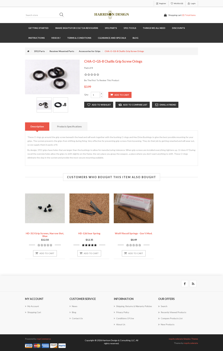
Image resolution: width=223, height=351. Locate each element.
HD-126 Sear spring (89, 233)
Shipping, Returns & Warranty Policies (134, 306)
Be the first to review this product (101, 80)
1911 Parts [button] (111, 28)
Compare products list (172, 318)
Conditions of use (125, 318)
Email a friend (168, 104)
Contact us (77, 318)
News (74, 306)
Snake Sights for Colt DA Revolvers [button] (76, 28)
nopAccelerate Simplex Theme (183, 339)
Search (62, 15)
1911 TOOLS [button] (129, 28)
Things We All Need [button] (154, 28)
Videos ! (56, 38)
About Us (120, 324)
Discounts (178, 28)
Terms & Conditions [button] (79, 38)
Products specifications (69, 126)
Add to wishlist (101, 104)
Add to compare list (135, 104)
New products (167, 324)
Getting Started (38, 28)
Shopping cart (34, 312)
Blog (135, 38)
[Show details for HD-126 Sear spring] (89, 208)
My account (33, 306)
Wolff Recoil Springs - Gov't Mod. (133, 233)
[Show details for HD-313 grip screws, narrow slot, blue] (45, 208)
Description (37, 126)
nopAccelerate (191, 343)
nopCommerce (44, 339)
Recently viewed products (173, 312)
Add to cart (121, 95)
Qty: (86, 94)
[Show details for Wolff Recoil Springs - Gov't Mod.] (134, 208)
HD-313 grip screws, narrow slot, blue (45, 234)
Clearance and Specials (112, 38)
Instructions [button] (36, 38)
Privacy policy (122, 312)
